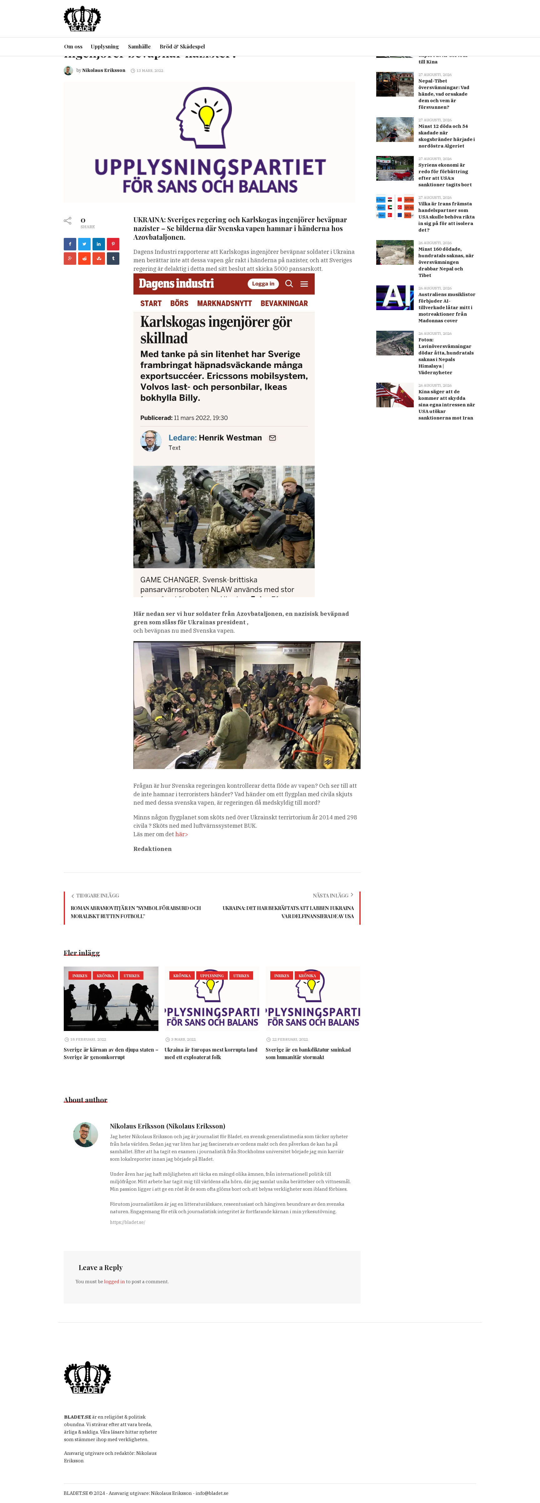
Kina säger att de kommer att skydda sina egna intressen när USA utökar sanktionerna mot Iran (446, 405)
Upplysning (212, 975)
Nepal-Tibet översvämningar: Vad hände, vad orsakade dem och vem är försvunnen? (443, 94)
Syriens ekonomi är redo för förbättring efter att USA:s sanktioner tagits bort (445, 175)
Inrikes (79, 975)
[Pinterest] (113, 244)
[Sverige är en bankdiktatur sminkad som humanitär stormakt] (313, 999)
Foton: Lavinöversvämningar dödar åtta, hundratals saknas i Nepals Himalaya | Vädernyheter (446, 356)
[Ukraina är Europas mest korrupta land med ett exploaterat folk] (212, 999)
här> (181, 834)
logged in (114, 1281)
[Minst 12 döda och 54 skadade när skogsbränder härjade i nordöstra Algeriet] (395, 129)
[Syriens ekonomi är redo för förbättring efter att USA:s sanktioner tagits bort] (395, 168)
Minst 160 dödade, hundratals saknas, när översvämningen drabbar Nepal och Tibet (446, 262)
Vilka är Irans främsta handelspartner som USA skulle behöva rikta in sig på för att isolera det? (446, 217)
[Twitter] (84, 244)
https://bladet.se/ (127, 1222)
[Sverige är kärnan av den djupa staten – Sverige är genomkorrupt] (111, 999)
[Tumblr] (113, 258)
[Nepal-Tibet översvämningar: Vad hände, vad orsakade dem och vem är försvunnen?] (395, 84)
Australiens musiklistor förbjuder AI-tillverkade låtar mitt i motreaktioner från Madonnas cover (447, 307)
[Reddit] (84, 258)
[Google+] (70, 258)
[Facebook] (70, 244)
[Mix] (98, 258)
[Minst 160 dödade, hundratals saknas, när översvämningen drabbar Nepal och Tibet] (395, 252)
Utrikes (131, 975)
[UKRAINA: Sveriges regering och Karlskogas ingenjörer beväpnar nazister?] (209, 141)
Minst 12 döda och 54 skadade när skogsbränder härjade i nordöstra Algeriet (446, 136)
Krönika (105, 975)
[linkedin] (98, 244)
